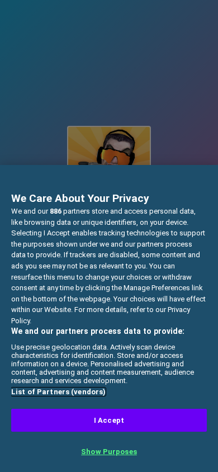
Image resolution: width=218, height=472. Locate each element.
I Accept (109, 420)
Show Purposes (109, 451)
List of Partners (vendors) (58, 392)
